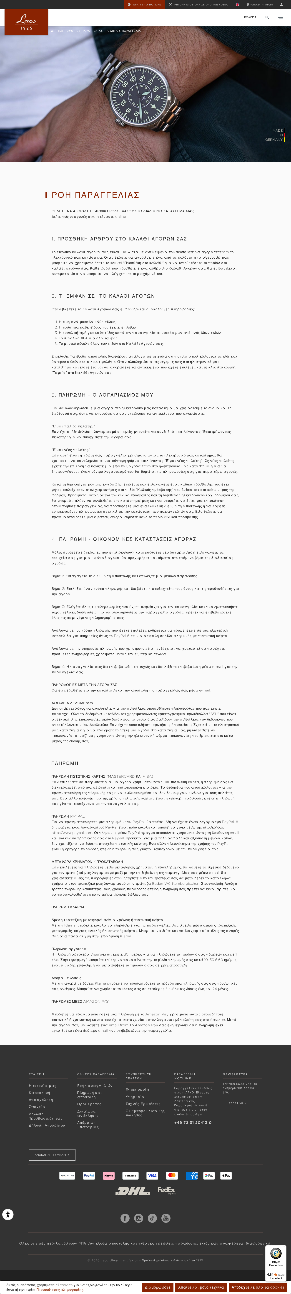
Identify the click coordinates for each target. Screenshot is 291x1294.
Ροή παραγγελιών (95, 1086)
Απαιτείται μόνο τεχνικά (201, 1287)
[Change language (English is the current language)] (237, 4)
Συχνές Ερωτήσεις (143, 1104)
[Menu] (283, 1248)
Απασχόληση (41, 1100)
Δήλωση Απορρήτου (47, 1125)
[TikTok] (152, 1218)
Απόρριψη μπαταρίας (88, 1125)
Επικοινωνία (137, 1090)
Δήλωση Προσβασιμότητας (46, 1116)
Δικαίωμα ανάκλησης (88, 1113)
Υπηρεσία (135, 1097)
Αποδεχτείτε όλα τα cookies (258, 1287)
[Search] (267, 17)
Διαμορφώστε (158, 1287)
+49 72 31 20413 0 (193, 1123)
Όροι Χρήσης (89, 1104)
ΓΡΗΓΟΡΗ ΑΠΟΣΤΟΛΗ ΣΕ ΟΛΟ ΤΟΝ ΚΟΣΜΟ (200, 4)
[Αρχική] (52, 30)
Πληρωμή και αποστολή (89, 1095)
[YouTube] (166, 1218)
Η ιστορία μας (43, 1086)
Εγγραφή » (237, 1103)
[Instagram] (138, 1218)
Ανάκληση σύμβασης (52, 1155)
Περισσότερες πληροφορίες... (61, 1290)
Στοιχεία (37, 1107)
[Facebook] (125, 1218)
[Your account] (281, 4)
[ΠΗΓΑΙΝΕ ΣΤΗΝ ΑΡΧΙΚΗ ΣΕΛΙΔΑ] (26, 22)
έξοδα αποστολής (112, 1243)
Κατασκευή (39, 1093)
